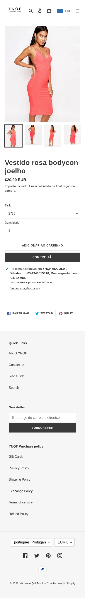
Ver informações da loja (25, 288)
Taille (8, 205)
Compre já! (42, 257)
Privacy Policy (19, 468)
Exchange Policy (21, 491)
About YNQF (18, 353)
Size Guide (16, 376)
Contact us (16, 365)
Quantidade (12, 222)
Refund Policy (19, 514)
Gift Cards (16, 456)
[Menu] (77, 10)
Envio (33, 186)
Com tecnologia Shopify (61, 583)
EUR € (63, 542)
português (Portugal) (30, 542)
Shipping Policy (20, 479)
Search (14, 387)
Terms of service (20, 502)
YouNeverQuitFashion (33, 583)
